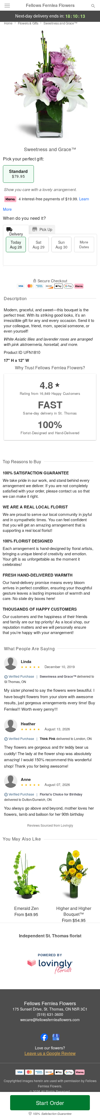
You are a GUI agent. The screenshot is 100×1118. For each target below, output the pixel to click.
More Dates (84, 244)
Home (8, 23)
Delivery (16, 232)
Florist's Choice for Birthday (61, 794)
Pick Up (45, 229)
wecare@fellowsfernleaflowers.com (50, 1019)
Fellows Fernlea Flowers (50, 5)
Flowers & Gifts (28, 23)
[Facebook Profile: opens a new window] (44, 1037)
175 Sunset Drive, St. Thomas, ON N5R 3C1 (50, 1009)
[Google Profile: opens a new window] (56, 1037)
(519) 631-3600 (50, 1014)
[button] (89, 1106)
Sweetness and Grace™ (58, 676)
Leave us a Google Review (50, 1053)
